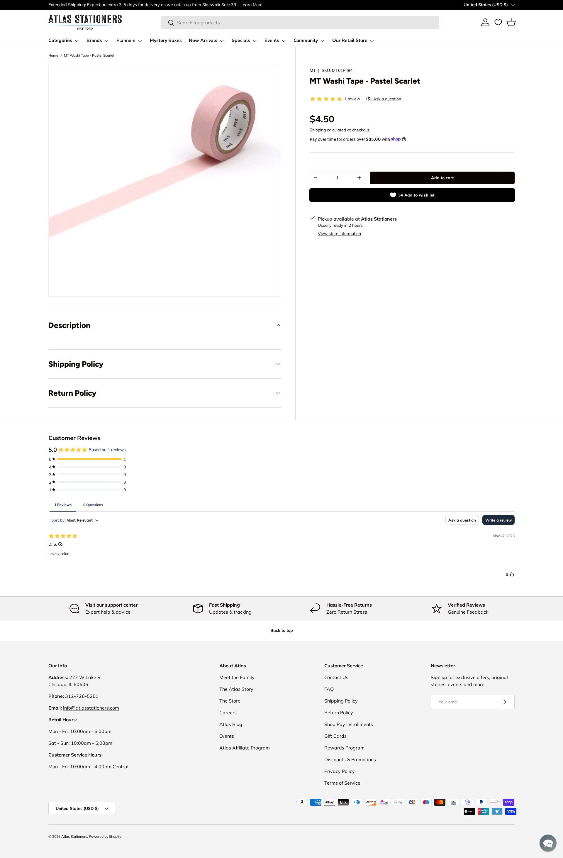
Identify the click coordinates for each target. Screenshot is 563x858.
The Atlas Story (236, 689)
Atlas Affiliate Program (244, 748)
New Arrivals (203, 40)
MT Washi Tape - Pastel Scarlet (89, 55)
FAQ (329, 689)
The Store (229, 701)
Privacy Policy (339, 771)
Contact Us (336, 677)
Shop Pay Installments (348, 724)
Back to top (281, 630)
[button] (511, 22)
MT (313, 70)
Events (271, 40)
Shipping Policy (341, 701)
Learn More (251, 4)
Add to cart (442, 177)
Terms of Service (342, 783)
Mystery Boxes (166, 40)
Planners (125, 40)
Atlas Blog (230, 724)
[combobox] (300, 22)
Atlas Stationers (74, 836)
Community (306, 40)
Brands (94, 40)
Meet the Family (237, 677)
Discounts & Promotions (350, 759)
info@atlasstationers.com (91, 708)
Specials (241, 40)
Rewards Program (344, 748)
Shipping (318, 130)
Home (53, 55)
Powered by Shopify (105, 836)
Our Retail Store (349, 40)
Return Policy (338, 712)
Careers (228, 712)
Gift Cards (335, 736)
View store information (339, 233)
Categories (60, 40)
